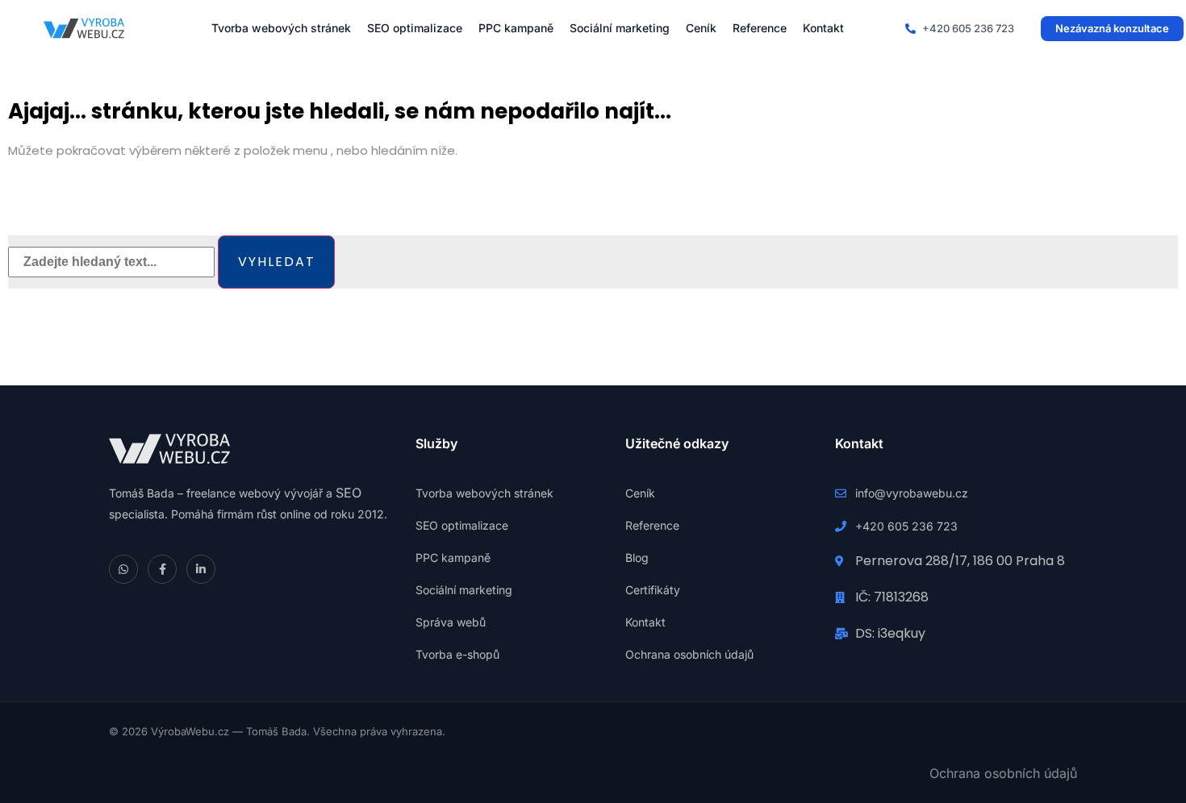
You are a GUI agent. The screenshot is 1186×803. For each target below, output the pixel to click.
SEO (348, 493)
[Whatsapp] (123, 569)
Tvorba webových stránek (281, 28)
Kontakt (823, 28)
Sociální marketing (620, 28)
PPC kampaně (515, 28)
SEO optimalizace (414, 28)
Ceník (701, 28)
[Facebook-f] (162, 569)
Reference (760, 28)
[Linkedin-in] (200, 569)
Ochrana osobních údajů (1003, 773)
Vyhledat (276, 261)
